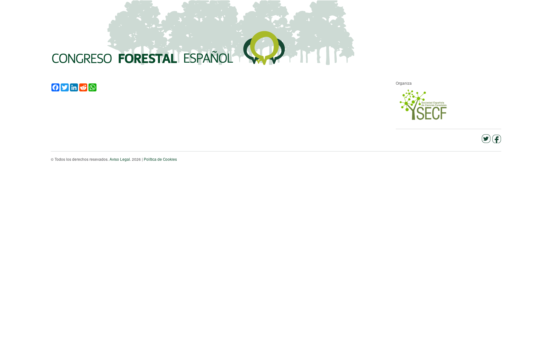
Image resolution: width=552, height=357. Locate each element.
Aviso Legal (120, 159)
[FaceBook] (496, 138)
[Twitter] (486, 138)
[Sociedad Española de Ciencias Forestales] (424, 104)
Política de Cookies (160, 159)
